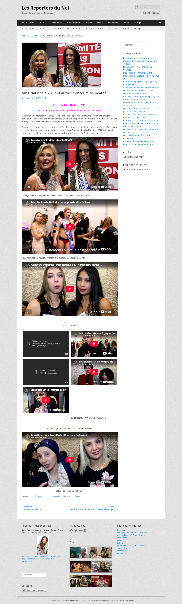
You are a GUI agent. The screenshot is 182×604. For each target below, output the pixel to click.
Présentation (122, 551)
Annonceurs (122, 553)
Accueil (26, 36)
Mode (100, 22)
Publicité (120, 543)
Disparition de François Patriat (137, 72)
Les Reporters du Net (46, 8)
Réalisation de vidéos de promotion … (132, 545)
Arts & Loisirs (28, 22)
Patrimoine (113, 22)
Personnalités (55, 496)
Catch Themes (127, 600)
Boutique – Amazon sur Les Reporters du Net (136, 532)
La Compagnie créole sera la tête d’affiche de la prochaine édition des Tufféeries (140, 61)
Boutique (121, 530)
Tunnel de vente (124, 548)
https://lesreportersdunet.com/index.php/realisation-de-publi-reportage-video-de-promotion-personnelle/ (44, 559)
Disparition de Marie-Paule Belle (138, 144)
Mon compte (122, 538)
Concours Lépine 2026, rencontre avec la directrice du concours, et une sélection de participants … (141, 90)
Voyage (137, 22)
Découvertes (56, 22)
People (46, 496)
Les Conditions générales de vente (131, 535)
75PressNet (42, 98)
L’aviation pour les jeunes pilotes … (139, 141)
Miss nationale (74, 496)
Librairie (88, 22)
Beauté (42, 22)
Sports (126, 22)
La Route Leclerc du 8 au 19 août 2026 (140, 120)
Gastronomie (73, 22)
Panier (120, 540)
